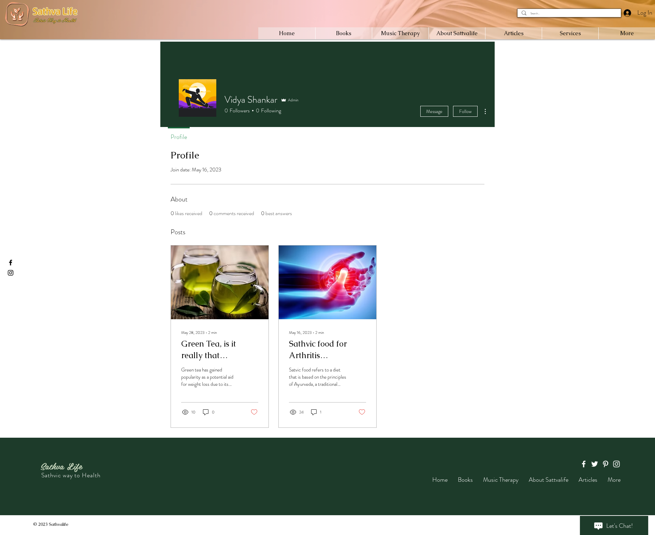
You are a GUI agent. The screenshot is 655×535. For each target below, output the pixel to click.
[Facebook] (10, 262)
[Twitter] (594, 464)
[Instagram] (10, 273)
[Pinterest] (605, 464)
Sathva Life (61, 465)
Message (434, 111)
